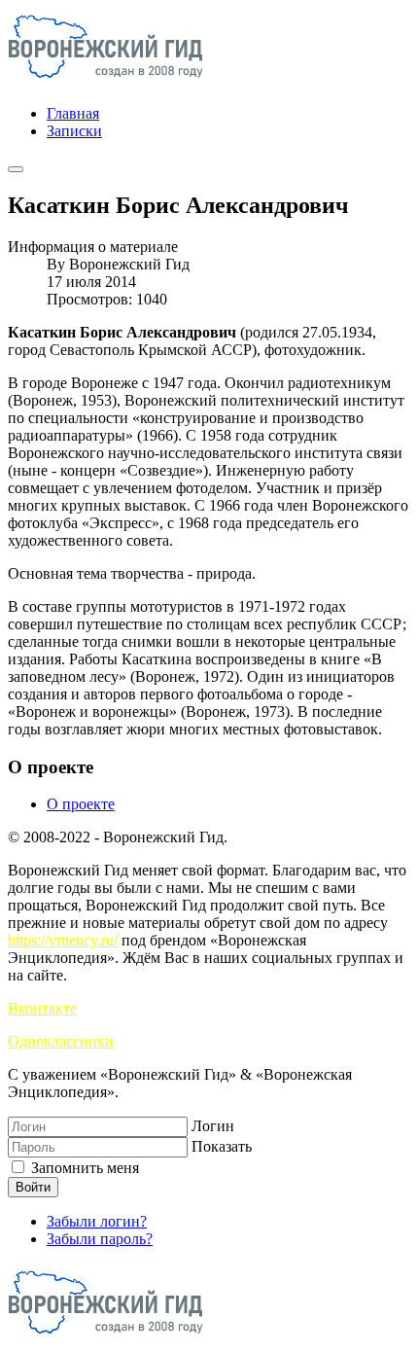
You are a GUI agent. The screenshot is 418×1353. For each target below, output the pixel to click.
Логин (213, 1126)
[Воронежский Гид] (105, 80)
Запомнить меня (83, 1167)
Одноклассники (61, 1041)
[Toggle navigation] (15, 169)
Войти (33, 1187)
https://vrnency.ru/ (63, 940)
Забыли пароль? (100, 1238)
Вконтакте (42, 1008)
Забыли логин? (97, 1221)
